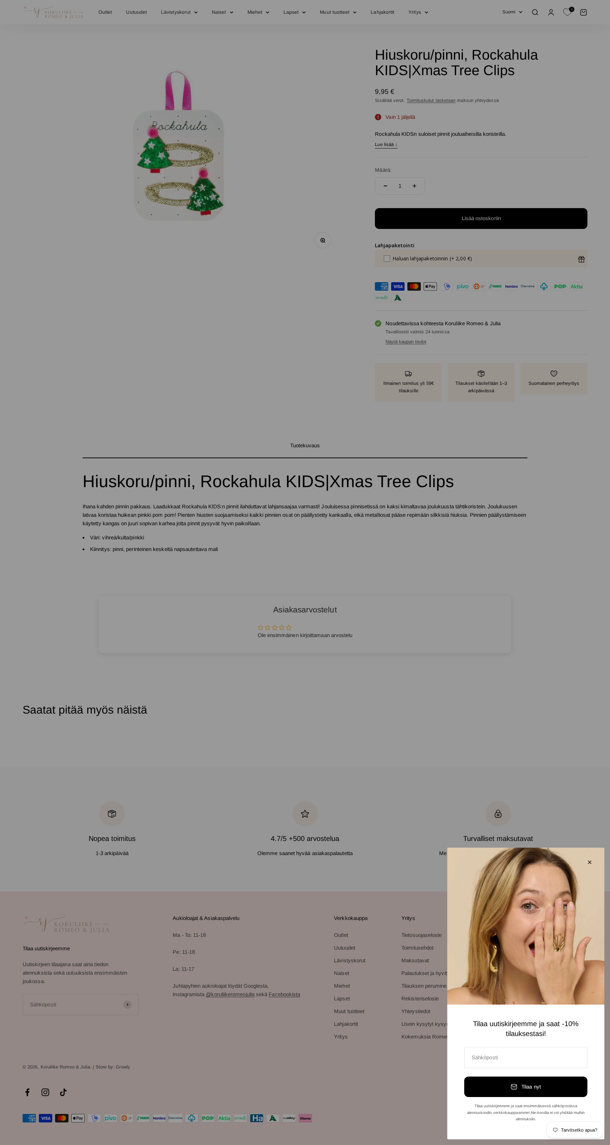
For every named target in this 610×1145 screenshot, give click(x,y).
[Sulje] (589, 862)
